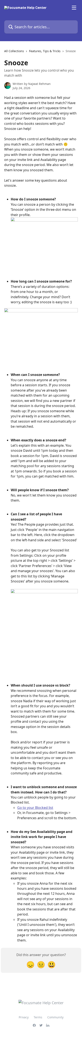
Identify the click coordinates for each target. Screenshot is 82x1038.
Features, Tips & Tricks (45, 51)
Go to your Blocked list (35, 807)
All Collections (14, 51)
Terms (38, 1017)
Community (55, 1017)
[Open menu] (74, 7)
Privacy (24, 1017)
